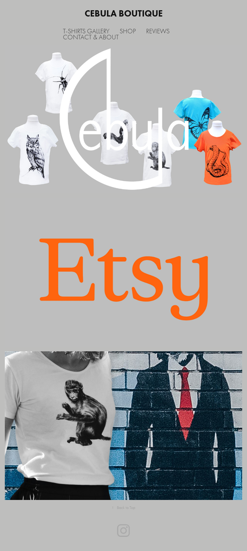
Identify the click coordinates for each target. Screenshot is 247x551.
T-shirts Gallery (86, 31)
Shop (128, 31)
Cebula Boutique (124, 13)
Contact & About (91, 37)
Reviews (158, 31)
